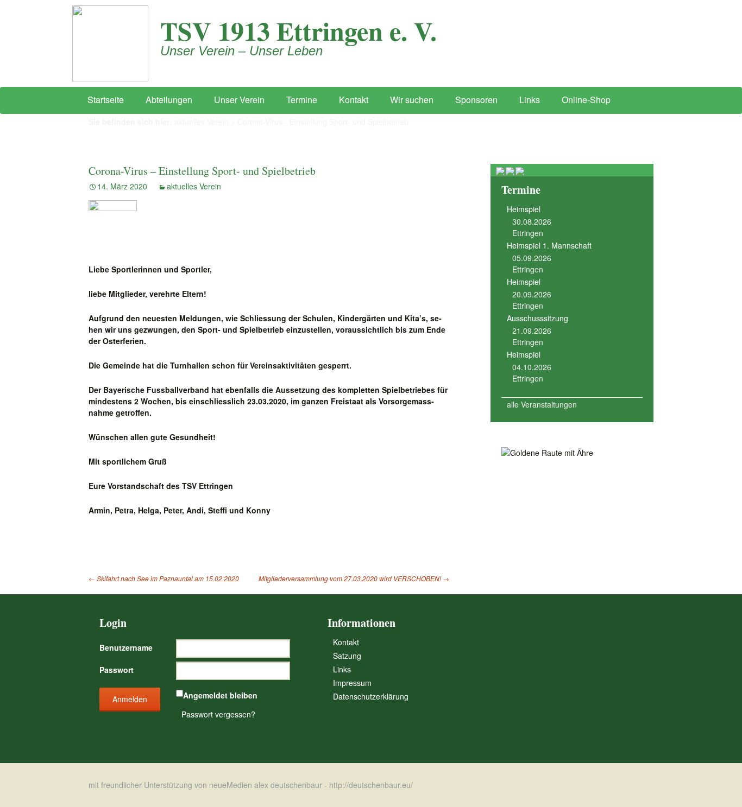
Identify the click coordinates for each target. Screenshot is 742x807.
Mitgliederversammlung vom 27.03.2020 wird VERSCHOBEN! (354, 578)
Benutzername (126, 647)
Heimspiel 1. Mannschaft (549, 245)
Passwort (116, 669)
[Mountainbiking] (519, 170)
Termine (301, 99)
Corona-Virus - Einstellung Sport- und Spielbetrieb (322, 121)
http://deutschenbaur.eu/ (371, 784)
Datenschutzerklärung (370, 696)
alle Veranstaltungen (542, 404)
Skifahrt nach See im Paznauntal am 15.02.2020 (164, 578)
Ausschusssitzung (537, 318)
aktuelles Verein (201, 121)
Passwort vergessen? (218, 714)
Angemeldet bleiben (220, 695)
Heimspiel (523, 209)
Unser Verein (239, 99)
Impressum (352, 682)
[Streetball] (501, 170)
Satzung (347, 655)
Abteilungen (169, 99)
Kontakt (353, 99)
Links (529, 99)
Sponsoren (476, 99)
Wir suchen (411, 99)
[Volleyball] (510, 170)
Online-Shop (586, 99)
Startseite (105, 99)
